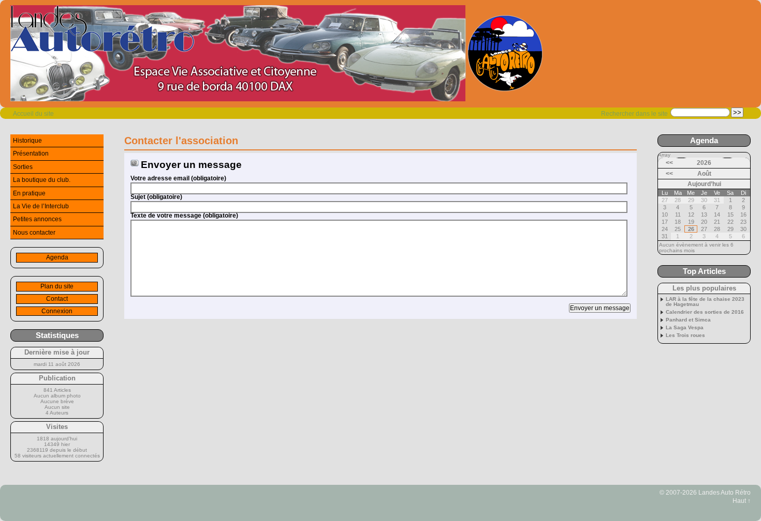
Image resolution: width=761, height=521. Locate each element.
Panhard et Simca (688, 320)
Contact (57, 298)
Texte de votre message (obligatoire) (184, 215)
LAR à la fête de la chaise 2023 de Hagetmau (705, 302)
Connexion (56, 311)
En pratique (29, 193)
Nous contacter (34, 232)
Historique (27, 140)
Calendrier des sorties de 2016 (705, 312)
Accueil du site (33, 113)
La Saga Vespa (685, 327)
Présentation (31, 153)
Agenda (57, 257)
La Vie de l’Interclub (41, 206)
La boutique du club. (41, 179)
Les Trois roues (685, 335)
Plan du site (57, 286)
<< (669, 162)
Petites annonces (37, 219)
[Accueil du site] (277, 53)
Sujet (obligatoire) (156, 197)
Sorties (23, 167)
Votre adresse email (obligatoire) (178, 178)
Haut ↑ (742, 500)
